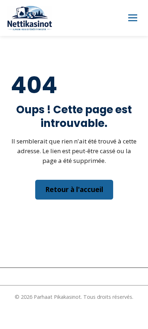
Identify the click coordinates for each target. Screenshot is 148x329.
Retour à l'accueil (74, 189)
